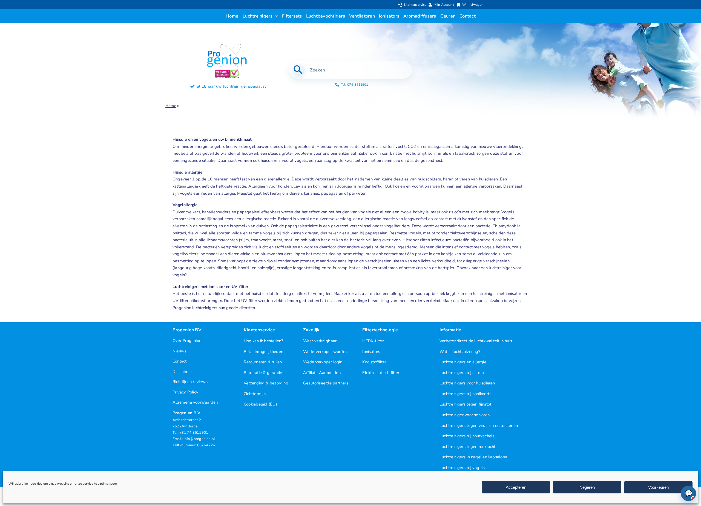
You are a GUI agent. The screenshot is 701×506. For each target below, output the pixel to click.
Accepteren (516, 487)
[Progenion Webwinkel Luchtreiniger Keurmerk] (227, 71)
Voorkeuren (658, 487)
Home (170, 105)
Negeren (587, 487)
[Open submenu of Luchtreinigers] (275, 16)
